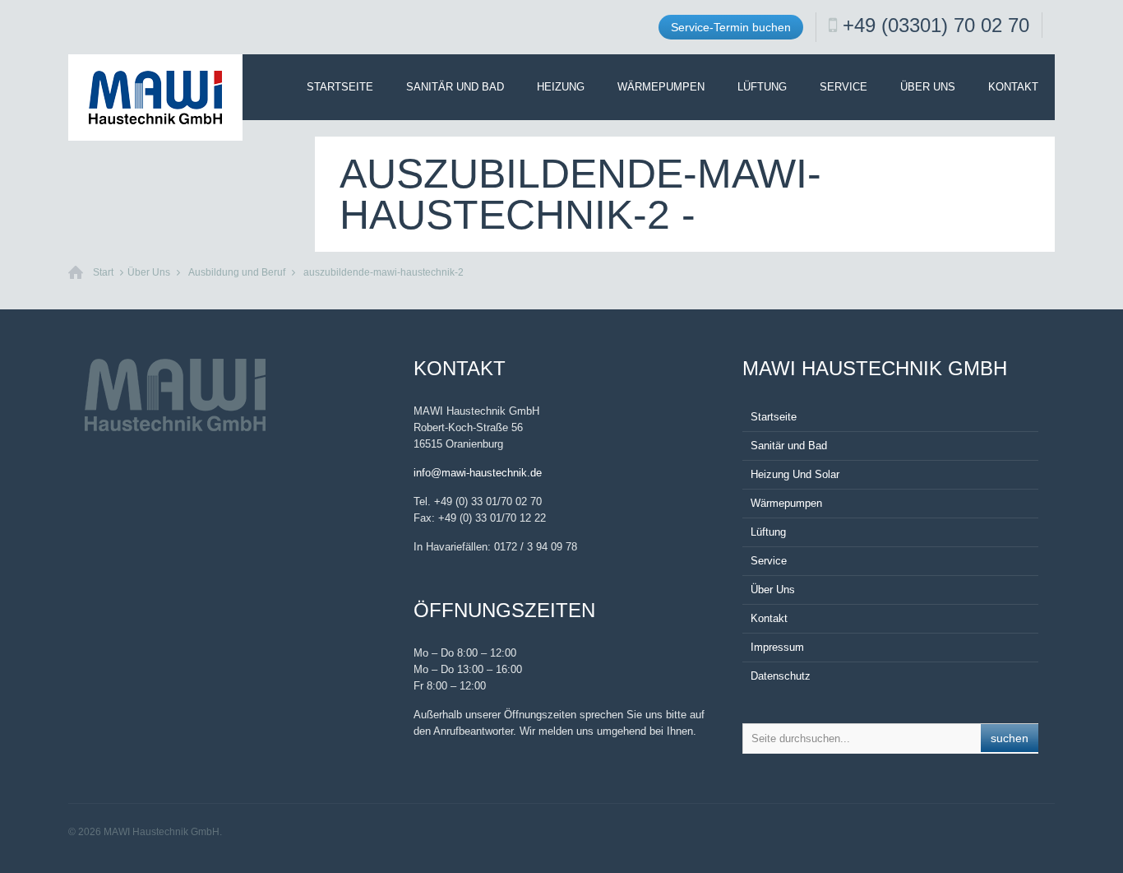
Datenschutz (781, 676)
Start (103, 272)
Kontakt (1013, 87)
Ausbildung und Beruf (236, 272)
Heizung (561, 87)
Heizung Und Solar (795, 474)
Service (843, 87)
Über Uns (927, 87)
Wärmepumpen (661, 87)
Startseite (340, 87)
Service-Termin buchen (731, 27)
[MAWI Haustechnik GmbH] (155, 97)
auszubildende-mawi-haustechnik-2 (383, 272)
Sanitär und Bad (455, 87)
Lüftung (762, 87)
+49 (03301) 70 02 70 (936, 25)
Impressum (777, 647)
